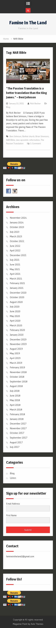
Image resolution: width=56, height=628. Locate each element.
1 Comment (35, 143)
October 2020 (17, 297)
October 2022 (17, 241)
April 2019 (15, 358)
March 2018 (16, 409)
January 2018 (16, 418)
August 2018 (16, 386)
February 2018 (17, 414)
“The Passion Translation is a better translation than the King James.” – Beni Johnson (26, 93)
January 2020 (16, 334)
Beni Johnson (15, 136)
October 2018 (17, 376)
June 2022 (15, 245)
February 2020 (17, 329)
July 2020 (14, 306)
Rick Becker (35, 103)
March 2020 (16, 325)
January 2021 (16, 287)
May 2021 (15, 269)
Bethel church (28, 136)
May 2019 (15, 353)
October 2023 (17, 227)
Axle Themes (37, 624)
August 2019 (16, 348)
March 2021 (16, 278)
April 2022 (15, 250)
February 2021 (17, 283)
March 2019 (16, 362)
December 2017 (18, 423)
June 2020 (15, 311)
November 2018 (18, 372)
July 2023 (14, 231)
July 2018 (14, 390)
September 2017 (18, 437)
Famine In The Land (28, 22)
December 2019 (18, 339)
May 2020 (15, 316)
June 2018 (15, 395)
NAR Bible (10, 140)
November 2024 (18, 217)
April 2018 (15, 404)
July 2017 (14, 446)
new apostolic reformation (28, 140)
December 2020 (18, 292)
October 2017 (17, 432)
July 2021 (14, 259)
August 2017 (16, 442)
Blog (8, 107)
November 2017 (18, 428)
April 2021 (15, 273)
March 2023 (16, 236)
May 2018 (15, 400)
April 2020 (15, 320)
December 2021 (18, 255)
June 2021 (15, 264)
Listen (13, 477)
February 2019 (17, 367)
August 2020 (16, 301)
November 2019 (18, 344)
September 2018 (18, 381)
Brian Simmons (42, 136)
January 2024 (17, 222)
